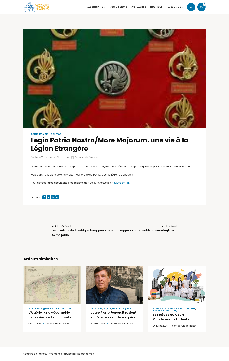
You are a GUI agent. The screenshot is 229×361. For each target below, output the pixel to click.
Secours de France (86, 157)
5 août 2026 (34, 323)
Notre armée (53, 134)
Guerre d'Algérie (121, 308)
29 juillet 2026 (160, 325)
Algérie (45, 308)
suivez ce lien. (122, 183)
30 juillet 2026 (98, 323)
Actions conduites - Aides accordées (174, 308)
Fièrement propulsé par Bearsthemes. (70, 354)
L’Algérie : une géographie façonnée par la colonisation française (51, 317)
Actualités (37, 134)
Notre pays (172, 310)
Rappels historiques (61, 308)
